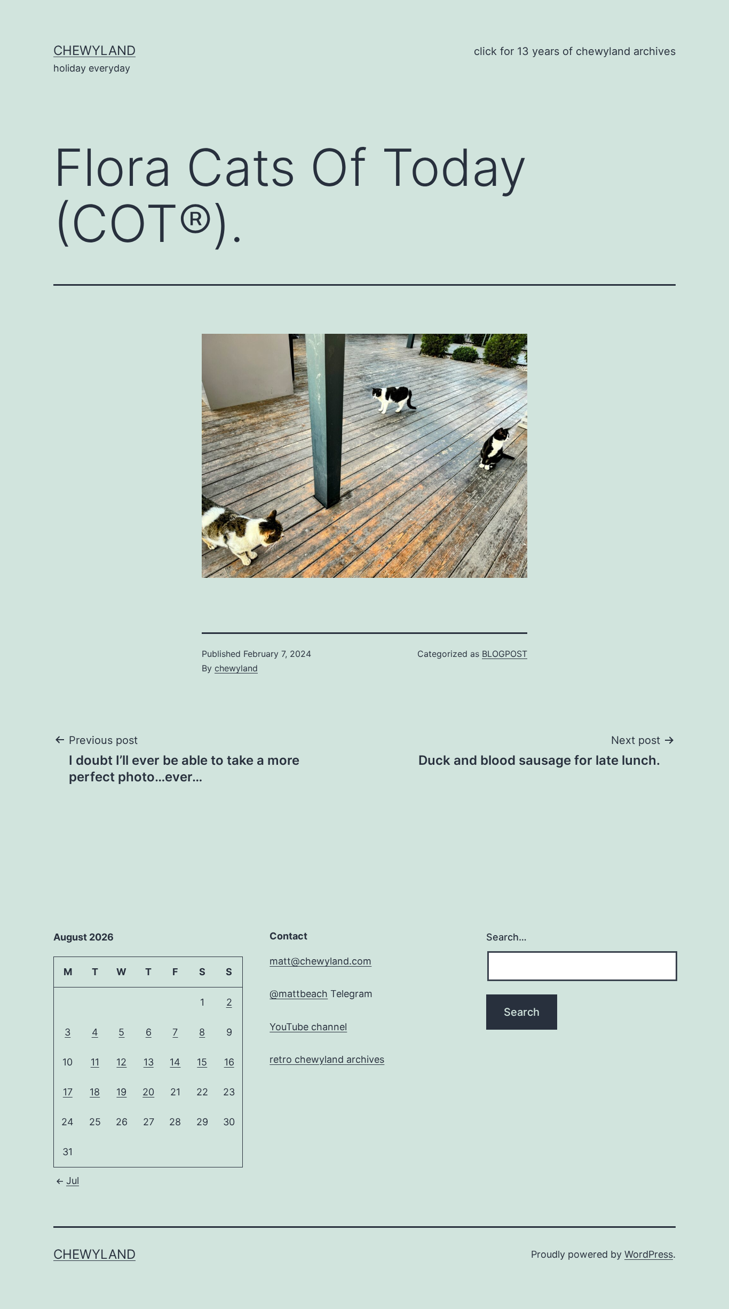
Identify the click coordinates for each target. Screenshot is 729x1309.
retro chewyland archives (327, 1059)
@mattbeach (299, 993)
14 (175, 1062)
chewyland (94, 50)
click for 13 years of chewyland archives (575, 51)
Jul (72, 1180)
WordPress (648, 1254)
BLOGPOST (504, 653)
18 (95, 1092)
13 (149, 1062)
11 (95, 1062)
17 (68, 1092)
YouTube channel (308, 1026)
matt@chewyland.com (320, 961)
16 (229, 1062)
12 (121, 1062)
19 (121, 1092)
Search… (506, 937)
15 (202, 1062)
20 (148, 1092)
